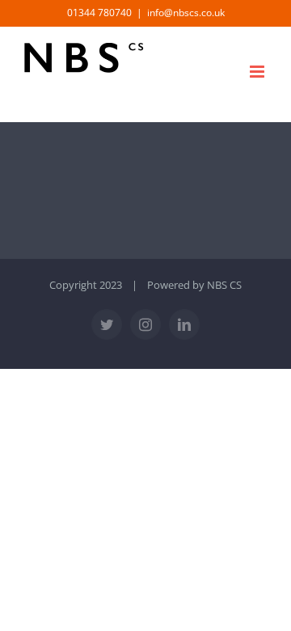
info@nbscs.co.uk (186, 12)
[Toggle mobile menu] (258, 71)
